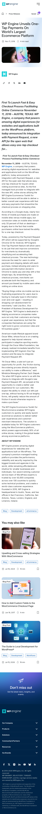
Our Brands (6, 753)
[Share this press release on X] (14, 83)
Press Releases (14, 14)
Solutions (6, 735)
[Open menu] (38, 4)
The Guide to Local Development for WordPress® (20, 648)
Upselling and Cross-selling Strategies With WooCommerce (21, 555)
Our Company (7, 723)
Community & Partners (11, 741)
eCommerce (32, 511)
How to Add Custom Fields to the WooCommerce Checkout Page (18, 604)
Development (16, 511)
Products (5, 729)
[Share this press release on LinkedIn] (19, 83)
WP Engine (13, 74)
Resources (6, 747)
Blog (5, 511)
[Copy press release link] (4, 83)
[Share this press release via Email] (24, 83)
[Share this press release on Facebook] (9, 83)
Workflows (31, 655)
